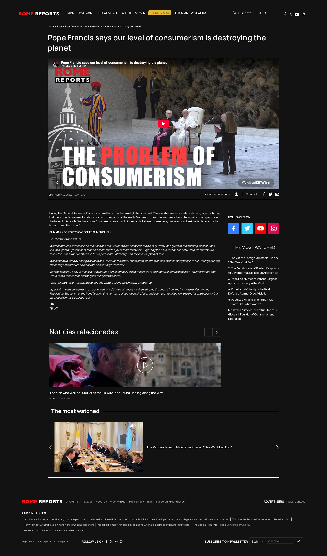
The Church (107, 13)
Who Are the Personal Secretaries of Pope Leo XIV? (261, 519)
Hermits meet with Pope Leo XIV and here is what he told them (59, 524)
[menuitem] (260, 12)
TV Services (159, 13)
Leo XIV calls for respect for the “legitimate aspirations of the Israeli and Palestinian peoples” (76, 519)
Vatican (85, 13)
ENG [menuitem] (259, 13)
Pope (70, 13)
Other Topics (133, 13)
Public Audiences (63, 194)
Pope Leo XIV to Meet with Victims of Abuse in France (53, 530)
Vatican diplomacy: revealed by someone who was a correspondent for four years (143, 524)
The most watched (190, 13)
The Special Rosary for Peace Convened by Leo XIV (221, 524)
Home (51, 26)
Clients (246, 13)
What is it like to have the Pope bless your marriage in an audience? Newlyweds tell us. (180, 519)
